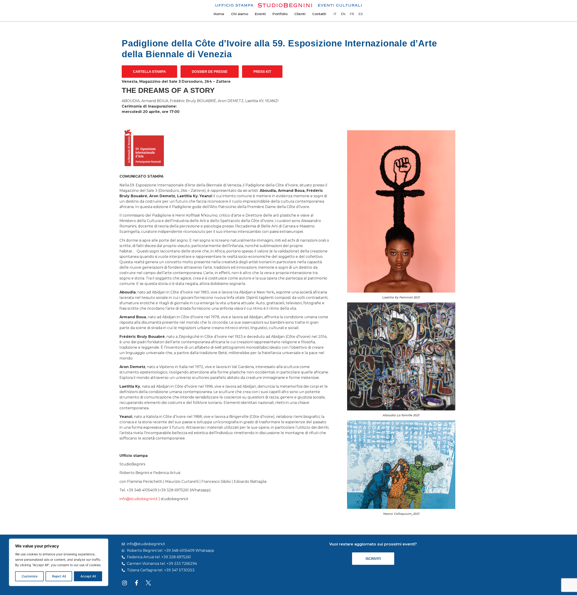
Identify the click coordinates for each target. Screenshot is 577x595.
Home (219, 14)
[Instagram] (124, 582)
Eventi (260, 14)
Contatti (319, 14)
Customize (29, 576)
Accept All (88, 576)
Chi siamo (239, 14)
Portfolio (280, 14)
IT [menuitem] (335, 14)
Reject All (59, 576)
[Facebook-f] (136, 582)
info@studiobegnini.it (138, 499)
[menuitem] (335, 14)
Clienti (299, 14)
